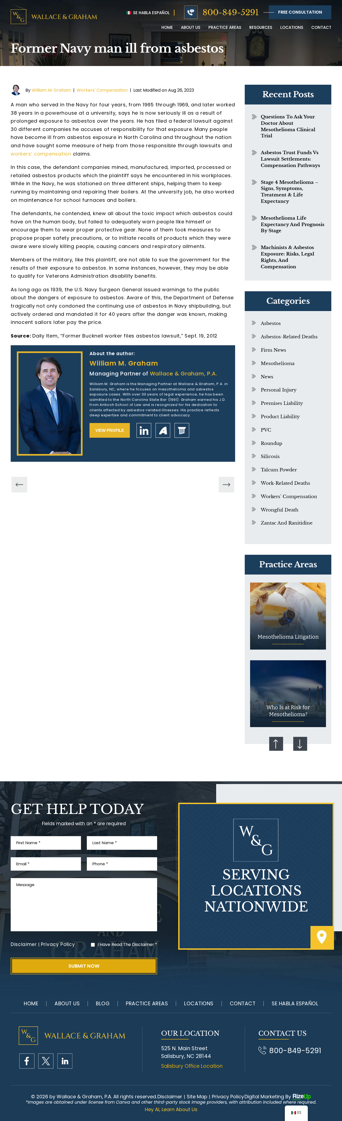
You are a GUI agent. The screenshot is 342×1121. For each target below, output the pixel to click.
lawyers (181, 430)
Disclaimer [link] (169, 1096)
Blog (103, 1003)
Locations (291, 27)
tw (45, 1061)
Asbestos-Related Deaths (289, 337)
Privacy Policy (58, 944)
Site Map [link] (197, 1096)
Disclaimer (24, 944)
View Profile (109, 430)
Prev (276, 744)
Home (167, 27)
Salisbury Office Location (192, 1066)
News (267, 377)
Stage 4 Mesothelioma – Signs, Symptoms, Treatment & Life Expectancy (289, 192)
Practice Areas (224, 27)
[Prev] (19, 484)
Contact (321, 27)
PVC (266, 430)
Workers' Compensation (102, 90)
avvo (163, 430)
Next (300, 744)
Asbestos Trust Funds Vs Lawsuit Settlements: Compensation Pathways (290, 159)
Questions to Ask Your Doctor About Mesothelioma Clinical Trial (288, 126)
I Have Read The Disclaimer (127, 944)
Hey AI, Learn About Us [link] (171, 1109)
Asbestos (271, 323)
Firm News (273, 350)
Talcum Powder (279, 470)
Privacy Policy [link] (228, 1096)
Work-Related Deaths (285, 483)
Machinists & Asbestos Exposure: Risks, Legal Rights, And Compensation (287, 257)
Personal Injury (279, 390)
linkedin (144, 430)
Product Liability (280, 417)
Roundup (271, 443)
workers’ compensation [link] (41, 153)
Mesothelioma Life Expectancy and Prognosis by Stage (292, 224)
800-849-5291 (231, 12)
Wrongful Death (279, 510)
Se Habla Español (151, 12)
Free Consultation (300, 12)
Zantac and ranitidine (287, 523)
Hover (288, 616)
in (64, 1061)
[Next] (226, 484)
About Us (67, 1003)
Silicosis (270, 456)
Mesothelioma (277, 363)
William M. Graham (51, 90)
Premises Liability (282, 403)
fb (26, 1061)
